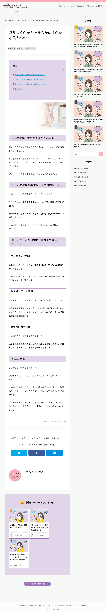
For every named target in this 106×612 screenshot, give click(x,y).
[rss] (98, 1)
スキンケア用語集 (82, 177)
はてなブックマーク (54, 453)
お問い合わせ (81, 605)
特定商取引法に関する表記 (67, 605)
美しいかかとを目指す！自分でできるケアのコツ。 (35, 84)
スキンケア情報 (81, 172)
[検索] (101, 1)
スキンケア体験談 (82, 168)
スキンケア (31, 49)
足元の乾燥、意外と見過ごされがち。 (30, 75)
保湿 (20, 49)
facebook (36, 453)
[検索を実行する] (101, 154)
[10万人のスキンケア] (15, 6)
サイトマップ (53, 605)
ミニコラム (19, 89)
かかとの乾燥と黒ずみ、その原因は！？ (30, 80)
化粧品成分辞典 (81, 185)
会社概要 (23, 605)
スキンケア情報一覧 (37, 584)
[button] (61, 69)
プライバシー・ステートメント (37, 605)
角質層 (12, 49)
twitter (19, 453)
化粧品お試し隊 (81, 181)
